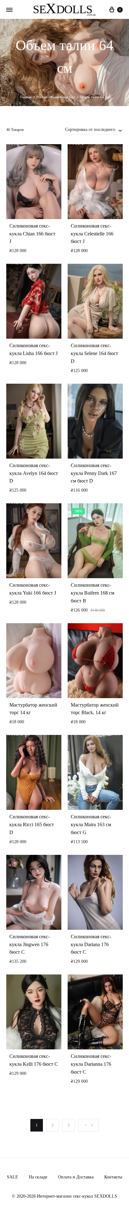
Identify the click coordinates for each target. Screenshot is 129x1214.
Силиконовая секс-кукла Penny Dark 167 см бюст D (94, 473)
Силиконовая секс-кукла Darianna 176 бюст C (91, 1064)
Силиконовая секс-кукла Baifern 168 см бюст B (92, 592)
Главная (26, 97)
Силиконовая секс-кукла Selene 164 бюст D (94, 353)
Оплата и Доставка (76, 1177)
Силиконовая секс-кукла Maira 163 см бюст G (91, 824)
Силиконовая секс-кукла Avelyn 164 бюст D (33, 473)
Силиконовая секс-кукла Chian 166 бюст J (32, 233)
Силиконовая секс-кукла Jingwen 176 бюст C (29, 944)
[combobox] (94, 129)
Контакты (113, 1177)
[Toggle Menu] (9, 10)
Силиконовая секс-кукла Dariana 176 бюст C (91, 944)
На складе (38, 1177)
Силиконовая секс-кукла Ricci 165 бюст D (31, 824)
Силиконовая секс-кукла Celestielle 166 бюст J (92, 233)
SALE (12, 1177)
